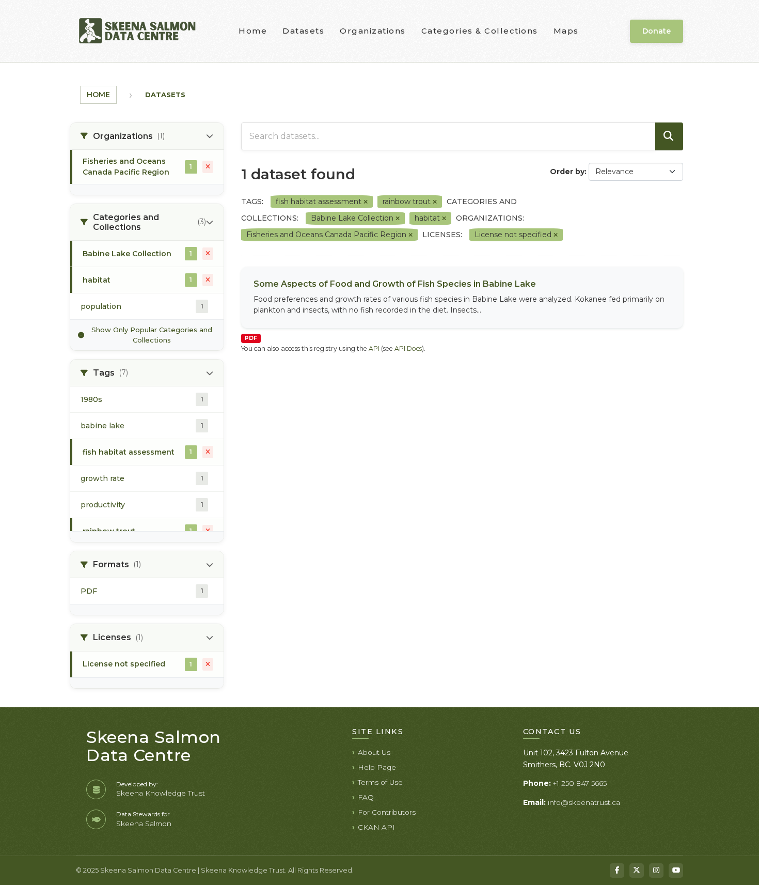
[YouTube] (676, 870)
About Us (374, 752)
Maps (566, 31)
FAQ (366, 797)
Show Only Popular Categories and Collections (151, 334)
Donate (656, 31)
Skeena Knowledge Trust (160, 793)
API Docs (408, 348)
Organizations (373, 31)
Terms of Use (380, 782)
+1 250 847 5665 (580, 783)
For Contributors (387, 812)
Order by (567, 171)
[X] (636, 870)
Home (253, 31)
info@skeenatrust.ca (584, 802)
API (374, 348)
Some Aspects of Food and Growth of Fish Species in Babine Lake (395, 284)
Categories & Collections (479, 31)
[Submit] (669, 136)
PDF (251, 338)
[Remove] (365, 202)
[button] (147, 136)
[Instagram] (656, 870)
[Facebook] (617, 870)
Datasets (303, 31)
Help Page (377, 767)
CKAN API (376, 827)
